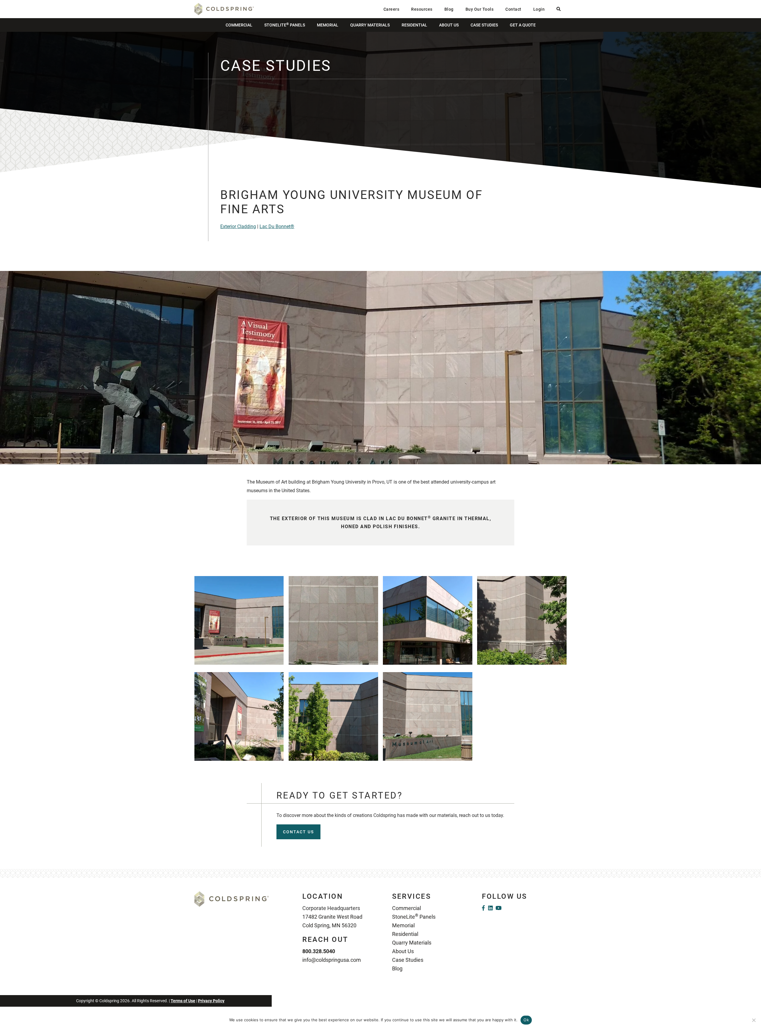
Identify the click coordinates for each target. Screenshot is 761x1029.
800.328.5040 (318, 951)
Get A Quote (523, 25)
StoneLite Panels (284, 24)
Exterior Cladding (238, 226)
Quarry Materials (370, 25)
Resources (422, 9)
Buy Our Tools (480, 9)
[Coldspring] (224, 9)
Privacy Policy (211, 1000)
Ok (526, 1019)
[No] (754, 1020)
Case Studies (484, 25)
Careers (391, 9)
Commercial (239, 25)
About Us (449, 25)
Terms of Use (183, 1000)
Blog (449, 9)
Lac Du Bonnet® (277, 226)
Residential (414, 25)
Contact (513, 9)
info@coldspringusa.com (331, 960)
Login (539, 9)
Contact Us (298, 831)
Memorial (327, 25)
